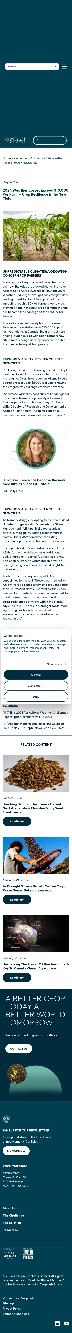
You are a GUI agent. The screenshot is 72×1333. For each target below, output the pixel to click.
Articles (35, 158)
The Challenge (13, 1215)
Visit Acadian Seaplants (18, 1298)
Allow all (36, 674)
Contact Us (18, 1048)
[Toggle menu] (64, 67)
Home (7, 158)
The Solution (12, 1223)
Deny (36, 696)
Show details (54, 664)
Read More (17, 821)
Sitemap (8, 1303)
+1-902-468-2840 (17, 1185)
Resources (20, 158)
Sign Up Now (16, 1150)
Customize (34, 685)
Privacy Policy (12, 1308)
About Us (9, 1208)
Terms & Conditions (16, 1314)
